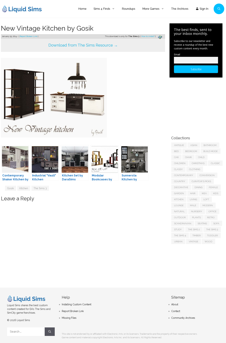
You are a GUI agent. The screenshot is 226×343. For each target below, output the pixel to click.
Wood (208, 241)
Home (82, 8)
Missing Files (69, 317)
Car (176, 157)
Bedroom (191, 151)
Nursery (196, 211)
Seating (202, 223)
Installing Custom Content (76, 304)
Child (201, 157)
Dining (199, 187)
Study (178, 229)
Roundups (128, 8)
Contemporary (183, 175)
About (174, 304)
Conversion (207, 175)
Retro (211, 217)
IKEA (204, 193)
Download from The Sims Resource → (83, 45)
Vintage (193, 241)
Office (212, 211)
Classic (215, 163)
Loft (206, 199)
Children (179, 163)
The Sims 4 (180, 235)
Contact (175, 311)
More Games (150, 8)
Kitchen (23, 188)
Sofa (216, 223)
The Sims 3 (40, 188)
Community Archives (183, 317)
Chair (188, 157)
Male (193, 205)
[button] (219, 9)
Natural (179, 211)
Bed (176, 151)
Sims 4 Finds (102, 8)
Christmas (198, 163)
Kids (215, 193)
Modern (208, 205)
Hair (192, 193)
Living (193, 199)
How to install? (148, 36)
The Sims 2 (194, 229)
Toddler (212, 235)
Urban (178, 241)
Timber (196, 235)
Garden (179, 193)
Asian (193, 145)
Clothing (194, 169)
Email (177, 54)
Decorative (181, 187)
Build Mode (210, 151)
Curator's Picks (201, 181)
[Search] (50, 331)
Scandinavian (182, 223)
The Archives (179, 8)
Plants (196, 217)
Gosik (10, 188)
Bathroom (210, 145)
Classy (178, 169)
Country (179, 181)
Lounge (179, 205)
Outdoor (180, 217)
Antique (179, 145)
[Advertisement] (197, 105)
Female (213, 187)
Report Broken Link (29, 36)
